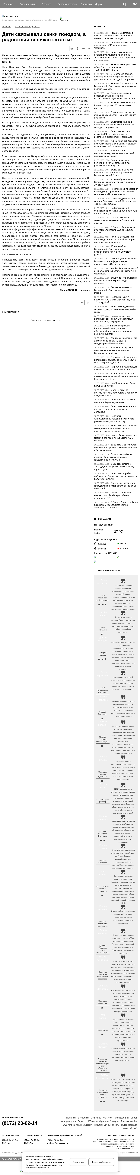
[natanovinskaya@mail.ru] (101, 840)
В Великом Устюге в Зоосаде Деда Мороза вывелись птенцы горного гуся (114, 467)
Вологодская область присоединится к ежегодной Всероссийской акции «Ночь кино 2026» (114, 96)
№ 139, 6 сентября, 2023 (27, 26)
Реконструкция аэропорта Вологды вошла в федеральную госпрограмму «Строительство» (115, 261)
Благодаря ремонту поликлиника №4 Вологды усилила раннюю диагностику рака (112, 163)
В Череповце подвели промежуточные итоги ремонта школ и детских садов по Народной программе (114, 77)
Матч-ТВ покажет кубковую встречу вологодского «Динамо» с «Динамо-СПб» (115, 393)
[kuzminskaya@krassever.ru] (101, 1101)
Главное (6, 26)
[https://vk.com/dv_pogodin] (103, 659)
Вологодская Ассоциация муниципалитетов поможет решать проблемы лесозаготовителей (115, 428)
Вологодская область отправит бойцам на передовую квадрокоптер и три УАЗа (113, 457)
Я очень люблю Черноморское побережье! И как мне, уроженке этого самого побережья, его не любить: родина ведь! (123, 917)
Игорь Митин (102, 1030)
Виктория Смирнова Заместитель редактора (102, 975)
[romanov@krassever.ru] (102, 746)
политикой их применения (37, 1168)
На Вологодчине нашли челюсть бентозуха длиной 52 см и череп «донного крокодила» (115, 201)
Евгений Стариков (102, 861)
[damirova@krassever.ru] (102, 1008)
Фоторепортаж (68, 1121)
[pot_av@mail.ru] (102, 895)
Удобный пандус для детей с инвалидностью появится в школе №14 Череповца (116, 271)
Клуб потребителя (71, 1125)
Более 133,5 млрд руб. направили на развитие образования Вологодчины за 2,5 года (114, 172)
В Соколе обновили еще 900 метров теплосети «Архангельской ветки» (114, 230)
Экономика (83, 1118)
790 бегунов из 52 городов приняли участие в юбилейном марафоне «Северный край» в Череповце (116, 144)
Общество (96, 1118)
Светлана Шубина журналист (102, 774)
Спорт (134, 1118)
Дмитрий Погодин (103, 654)
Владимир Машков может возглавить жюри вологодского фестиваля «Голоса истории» (115, 447)
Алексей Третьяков (102, 713)
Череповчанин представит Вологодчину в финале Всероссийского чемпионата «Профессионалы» (116, 192)
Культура (107, 1118)
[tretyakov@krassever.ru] (102, 719)
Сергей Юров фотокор (103, 800)
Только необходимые (101, 1162)
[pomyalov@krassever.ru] (102, 634)
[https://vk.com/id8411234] (104, 840)
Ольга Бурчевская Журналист (102, 690)
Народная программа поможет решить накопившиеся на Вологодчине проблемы (113, 350)
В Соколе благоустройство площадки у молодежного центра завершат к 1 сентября (116, 505)
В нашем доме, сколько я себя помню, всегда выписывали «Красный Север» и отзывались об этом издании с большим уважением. (123, 1055)
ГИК (136, 1153)
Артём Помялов (103, 628)
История (17, 1159)
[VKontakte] (46, 324)
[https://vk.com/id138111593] (103, 605)
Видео (81, 1121)
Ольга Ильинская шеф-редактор (102, 597)
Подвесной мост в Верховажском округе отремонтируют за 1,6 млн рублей (114, 300)
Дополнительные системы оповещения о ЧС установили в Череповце (115, 45)
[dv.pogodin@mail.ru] (99, 659)
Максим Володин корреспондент (102, 739)
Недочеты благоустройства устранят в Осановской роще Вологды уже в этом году (114, 419)
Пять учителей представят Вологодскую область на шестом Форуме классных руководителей (116, 360)
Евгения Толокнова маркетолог (102, 923)
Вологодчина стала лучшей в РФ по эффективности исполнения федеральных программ (113, 134)
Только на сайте (129, 1121)
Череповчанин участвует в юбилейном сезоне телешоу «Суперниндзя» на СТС (116, 67)
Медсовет (87, 1125)
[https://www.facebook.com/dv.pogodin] (105, 659)
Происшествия (121, 1118)
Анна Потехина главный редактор (102, 888)
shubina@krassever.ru (57, 1143)
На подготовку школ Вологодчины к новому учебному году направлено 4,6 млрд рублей (113, 319)
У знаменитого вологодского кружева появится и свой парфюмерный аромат (114, 153)
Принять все (78, 1162)
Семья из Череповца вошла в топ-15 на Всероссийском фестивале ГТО (113, 495)
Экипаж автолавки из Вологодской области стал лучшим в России (113, 290)
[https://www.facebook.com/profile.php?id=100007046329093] (105, 605)
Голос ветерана (129, 1125)
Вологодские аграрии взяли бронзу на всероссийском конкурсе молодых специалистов (115, 124)
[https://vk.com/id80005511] (104, 1101)
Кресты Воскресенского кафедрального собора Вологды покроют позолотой (115, 486)
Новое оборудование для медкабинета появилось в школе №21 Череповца (115, 438)
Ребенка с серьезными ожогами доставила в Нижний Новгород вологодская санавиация (114, 239)
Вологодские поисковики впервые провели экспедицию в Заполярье (115, 409)
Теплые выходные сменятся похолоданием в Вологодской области (114, 220)
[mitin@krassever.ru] (102, 1034)
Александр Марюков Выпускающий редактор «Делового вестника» (102, 1065)
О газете (6, 1159)
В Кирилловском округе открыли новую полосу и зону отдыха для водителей (115, 115)
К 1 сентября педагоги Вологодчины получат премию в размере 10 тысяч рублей (115, 182)
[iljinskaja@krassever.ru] (99, 605)
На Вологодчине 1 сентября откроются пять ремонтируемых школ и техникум (115, 211)
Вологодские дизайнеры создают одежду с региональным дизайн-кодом (115, 309)
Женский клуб (130, 1128)
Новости (99, 26)
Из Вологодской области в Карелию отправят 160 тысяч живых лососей (115, 105)
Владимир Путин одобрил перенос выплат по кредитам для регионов (115, 280)
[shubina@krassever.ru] (102, 781)
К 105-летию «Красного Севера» (102, 1121)
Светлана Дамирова (102, 1002)
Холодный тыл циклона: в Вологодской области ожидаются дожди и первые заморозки (115, 86)
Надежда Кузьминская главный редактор (102, 1093)
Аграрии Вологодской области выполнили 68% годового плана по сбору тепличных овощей (114, 36)
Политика (71, 1118)
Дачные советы (111, 1125)
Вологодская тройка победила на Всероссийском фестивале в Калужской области (115, 476)
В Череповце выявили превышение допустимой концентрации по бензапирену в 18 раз (116, 376)
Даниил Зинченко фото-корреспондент (102, 948)
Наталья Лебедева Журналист (103, 833)
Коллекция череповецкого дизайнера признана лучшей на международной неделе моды (115, 341)
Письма (98, 1125)
